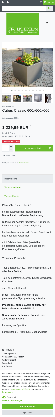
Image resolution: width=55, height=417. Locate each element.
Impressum (7, 392)
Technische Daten (12, 187)
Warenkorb (7, 363)
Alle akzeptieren (27, 406)
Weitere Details (11, 196)
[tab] (27, 178)
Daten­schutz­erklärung (20, 389)
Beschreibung (10, 179)
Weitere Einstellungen (12, 400)
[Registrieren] (8, 2)
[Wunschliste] (41, 2)
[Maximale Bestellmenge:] (11, 146)
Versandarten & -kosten (13, 357)
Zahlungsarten (9, 353)
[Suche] (49, 8)
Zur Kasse (7, 366)
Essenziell (11, 397)
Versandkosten (23, 163)
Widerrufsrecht (9, 360)
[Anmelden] (3, 2)
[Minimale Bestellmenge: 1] (11, 149)
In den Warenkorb (33, 148)
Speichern (27, 412)
